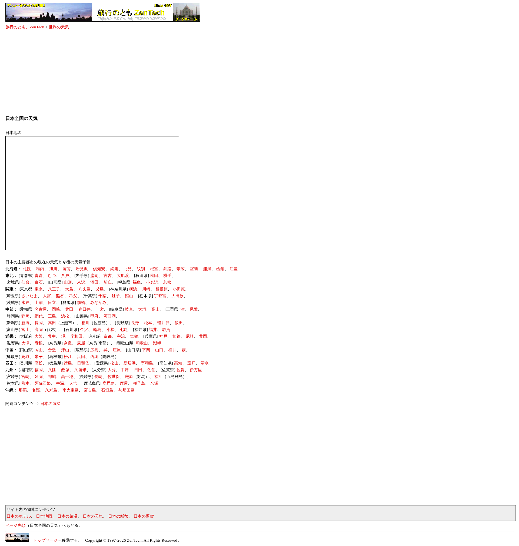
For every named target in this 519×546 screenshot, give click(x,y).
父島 (100, 289)
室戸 (191, 363)
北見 (128, 269)
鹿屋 (124, 383)
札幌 (27, 269)
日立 (52, 302)
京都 (108, 336)
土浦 (39, 302)
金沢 (84, 329)
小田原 (179, 289)
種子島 (139, 383)
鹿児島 (108, 383)
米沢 (81, 282)
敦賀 (166, 329)
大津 (25, 343)
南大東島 (70, 390)
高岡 (39, 329)
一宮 (100, 309)
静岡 (25, 316)
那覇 (23, 390)
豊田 (69, 309)
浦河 (207, 269)
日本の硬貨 (144, 516)
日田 (138, 370)
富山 (25, 329)
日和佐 (83, 363)
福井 (153, 329)
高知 (178, 363)
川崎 (146, 289)
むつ (52, 275)
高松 (39, 363)
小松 (111, 329)
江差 (233, 269)
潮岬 (157, 343)
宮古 (108, 275)
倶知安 (99, 269)
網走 (114, 269)
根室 (154, 269)
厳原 (129, 376)
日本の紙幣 (118, 516)
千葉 (102, 296)
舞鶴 (134, 336)
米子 (39, 356)
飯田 (179, 323)
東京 (39, 289)
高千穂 (67, 376)
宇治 (121, 336)
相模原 (161, 289)
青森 (39, 275)
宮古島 (90, 390)
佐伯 (151, 370)
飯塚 (65, 370)
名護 (36, 390)
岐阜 (129, 309)
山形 (68, 282)
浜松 (65, 316)
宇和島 (147, 363)
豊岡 (203, 336)
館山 (129, 296)
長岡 (39, 323)
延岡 (39, 376)
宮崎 (25, 376)
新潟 (25, 323)
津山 (65, 350)
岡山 (39, 350)
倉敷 (52, 350)
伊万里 (196, 370)
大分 (112, 370)
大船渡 (123, 275)
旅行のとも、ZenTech (24, 27)
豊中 (52, 336)
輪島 (97, 329)
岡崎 (56, 309)
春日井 (84, 309)
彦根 (39, 343)
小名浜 (152, 282)
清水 (205, 363)
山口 (159, 350)
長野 (135, 323)
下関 (146, 350)
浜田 (81, 356)
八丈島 (84, 289)
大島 (69, 289)
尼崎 (190, 336)
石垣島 (107, 390)
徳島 (68, 363)
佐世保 (114, 376)
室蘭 (194, 269)
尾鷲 (194, 309)
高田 (52, 323)
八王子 (54, 289)
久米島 (51, 390)
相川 (85, 323)
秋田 (154, 275)
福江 (158, 376)
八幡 (52, 370)
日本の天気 (93, 516)
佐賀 (181, 370)
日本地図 (44, 516)
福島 (137, 282)
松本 (148, 323)
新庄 (108, 282)
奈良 (68, 343)
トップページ (43, 540)
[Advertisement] (259, 73)
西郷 (94, 356)
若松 (167, 282)
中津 (125, 370)
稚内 (40, 269)
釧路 (167, 269)
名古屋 (41, 309)
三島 (52, 316)
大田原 (177, 296)
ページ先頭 (15, 525)
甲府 (94, 316)
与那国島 (126, 390)
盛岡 (94, 275)
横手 (167, 275)
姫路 (176, 336)
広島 (94, 350)
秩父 (73, 296)
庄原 (117, 350)
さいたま (29, 296)
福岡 (39, 370)
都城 (52, 376)
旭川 (53, 269)
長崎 (98, 376)
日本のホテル (18, 516)
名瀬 (154, 383)
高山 (155, 309)
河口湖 (110, 316)
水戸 (25, 302)
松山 (114, 363)
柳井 (172, 350)
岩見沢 (82, 269)
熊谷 (60, 296)
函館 (220, 269)
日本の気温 (50, 403)
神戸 (163, 336)
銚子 (116, 296)
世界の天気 (59, 27)
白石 (39, 282)
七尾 (124, 329)
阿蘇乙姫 (43, 383)
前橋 (81, 302)
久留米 (80, 370)
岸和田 (76, 336)
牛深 (60, 383)
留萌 (66, 269)
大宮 (47, 296)
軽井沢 (163, 323)
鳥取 (25, 356)
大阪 (39, 336)
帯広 (181, 269)
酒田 (94, 282)
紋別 (141, 269)
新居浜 (130, 363)
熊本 (25, 383)
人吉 (73, 383)
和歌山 (142, 343)
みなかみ (98, 302)
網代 (39, 316)
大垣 (142, 309)
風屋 (81, 343)
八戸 (65, 275)
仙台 (25, 282)
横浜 (133, 289)
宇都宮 (160, 296)
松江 (68, 356)
